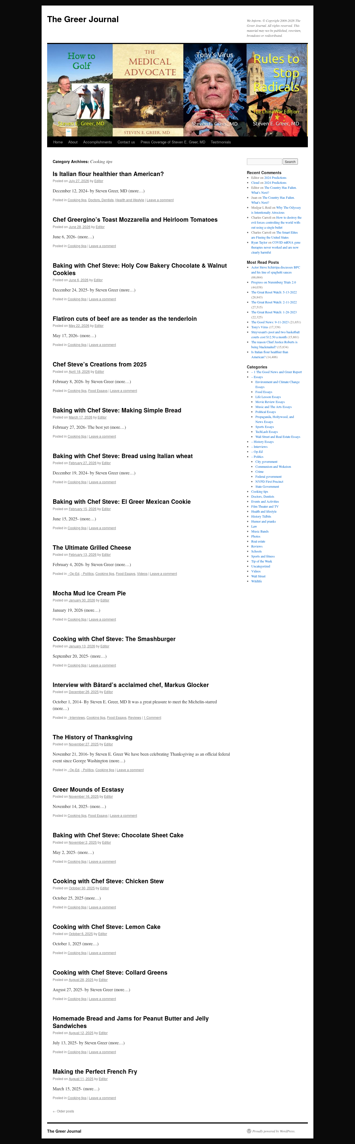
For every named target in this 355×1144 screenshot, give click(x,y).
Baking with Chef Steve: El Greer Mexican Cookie (122, 501)
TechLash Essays (266, 431)
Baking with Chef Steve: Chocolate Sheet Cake (118, 835)
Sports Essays (264, 426)
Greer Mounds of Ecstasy (88, 789)
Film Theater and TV (265, 506)
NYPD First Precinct (269, 481)
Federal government (268, 476)
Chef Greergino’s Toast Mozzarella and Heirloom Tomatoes (135, 219)
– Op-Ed (257, 451)
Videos (142, 573)
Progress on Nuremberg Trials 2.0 (273, 282)
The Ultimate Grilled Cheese (92, 547)
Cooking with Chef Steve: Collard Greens (110, 972)
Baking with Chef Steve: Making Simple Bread (117, 410)
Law (254, 526)
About (73, 141)
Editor (98, 180)
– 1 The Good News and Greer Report (276, 372)
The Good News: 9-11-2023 (270, 322)
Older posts (63, 1111)
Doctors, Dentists (101, 199)
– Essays (257, 377)
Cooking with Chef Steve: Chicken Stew (108, 881)
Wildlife (256, 581)
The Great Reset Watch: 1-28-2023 (274, 312)
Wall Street (258, 576)
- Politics (87, 573)
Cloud (255, 182)
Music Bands (260, 531)
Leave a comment (160, 199)
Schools (256, 551)
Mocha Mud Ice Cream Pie (89, 593)
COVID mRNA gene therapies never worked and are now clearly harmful (275, 247)
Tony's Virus (259, 327)
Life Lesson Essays (268, 396)
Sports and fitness (263, 556)
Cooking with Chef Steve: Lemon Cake (107, 926)
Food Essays (98, 390)
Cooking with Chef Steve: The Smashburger (114, 638)
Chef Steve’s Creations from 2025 (100, 364)
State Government (267, 486)
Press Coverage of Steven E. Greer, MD (173, 141)
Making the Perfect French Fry (95, 1071)
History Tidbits (261, 516)
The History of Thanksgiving (93, 737)
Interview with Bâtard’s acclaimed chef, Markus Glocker (131, 684)
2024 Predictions (275, 177)
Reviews (134, 717)
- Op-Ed (73, 573)
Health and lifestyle (129, 199)
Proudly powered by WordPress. (273, 1131)
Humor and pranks (263, 521)
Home (58, 141)
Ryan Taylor (259, 242)
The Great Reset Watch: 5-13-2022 (274, 292)
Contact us (126, 141)
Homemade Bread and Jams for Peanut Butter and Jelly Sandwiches (131, 1022)
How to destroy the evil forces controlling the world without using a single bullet (276, 222)
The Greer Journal (83, 19)
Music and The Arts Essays (273, 406)
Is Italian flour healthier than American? (108, 173)
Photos (255, 536)
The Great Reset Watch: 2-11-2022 (274, 302)
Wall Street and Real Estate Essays (277, 436)
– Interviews (259, 446)
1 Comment (152, 717)
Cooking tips (77, 199)
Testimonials (221, 141)
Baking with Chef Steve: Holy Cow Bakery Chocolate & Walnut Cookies (140, 269)
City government (266, 461)
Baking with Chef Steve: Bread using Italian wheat (123, 455)
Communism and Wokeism (273, 466)
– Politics (257, 456)
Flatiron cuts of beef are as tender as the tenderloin (125, 318)
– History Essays (262, 441)
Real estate (258, 541)
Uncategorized (260, 566)
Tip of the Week (261, 561)
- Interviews (76, 717)
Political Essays (265, 411)
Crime (259, 471)
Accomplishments (97, 141)
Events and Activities (265, 501)
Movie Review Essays (270, 401)
